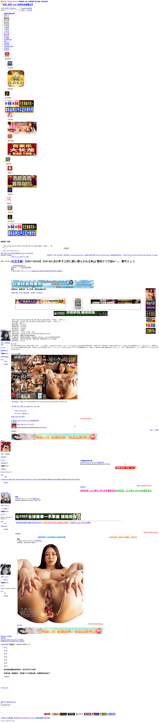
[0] (157, 532)
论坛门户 (24, 253)
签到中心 (3, 702)
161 (7, 579)
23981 (5, 361)
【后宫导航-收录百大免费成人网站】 (55, 522)
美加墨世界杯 (8, 39)
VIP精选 (6, 29)
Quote (14, 639)
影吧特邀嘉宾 (5, 356)
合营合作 (6, 48)
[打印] (13, 256)
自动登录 (23, 8)
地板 (18, 539)
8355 (4, 350)
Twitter (7, 718)
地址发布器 (44, 1)
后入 (31, 406)
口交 (25, 406)
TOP (2, 687)
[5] (75, 426)
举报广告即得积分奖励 (143, 485)
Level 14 (3, 347)
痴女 (38, 406)
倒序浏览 (53, 271)
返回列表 (3, 255)
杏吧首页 (9, 13)
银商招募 (31, 1)
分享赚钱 (6, 38)
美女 (18, 406)
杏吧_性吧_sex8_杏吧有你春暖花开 (11, 253)
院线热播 (6, 34)
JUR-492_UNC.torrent (20, 410)
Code (17, 639)
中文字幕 (13, 406)
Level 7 (6, 576)
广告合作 (9, 1)
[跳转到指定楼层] (26, 267)
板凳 (16, 497)
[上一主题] (18, 256)
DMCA (29, 718)
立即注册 (29, 10)
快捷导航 (6, 50)
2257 (25, 718)
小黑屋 (3, 718)
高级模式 (3, 638)
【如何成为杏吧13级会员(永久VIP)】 (28, 522)
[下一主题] (25, 256)
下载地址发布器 (8, 46)
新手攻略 (37, 1)
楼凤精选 (6, 24)
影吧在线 (6, 18)
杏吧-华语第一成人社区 (43, 718)
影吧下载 (6, 20)
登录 (16, 292)
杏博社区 (6, 36)
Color (4, 639)
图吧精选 (6, 22)
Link (11, 639)
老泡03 (19, 424)
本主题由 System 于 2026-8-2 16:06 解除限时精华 (25, 420)
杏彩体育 (6, 43)
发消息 (6, 364)
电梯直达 (13, 267)
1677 (7, 508)
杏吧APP (3, 1)
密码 (2, 10)
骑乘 (28, 406)
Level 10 (7, 505)
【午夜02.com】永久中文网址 (80, 522)
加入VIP (15, 1)
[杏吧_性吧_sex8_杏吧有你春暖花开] (17, 4)
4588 (4, 508)
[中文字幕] (17, 261)
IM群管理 (3, 457)
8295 (2, 350)
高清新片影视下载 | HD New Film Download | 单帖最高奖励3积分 (103, 255)
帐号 (2, 8)
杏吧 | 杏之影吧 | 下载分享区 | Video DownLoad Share (68, 255)
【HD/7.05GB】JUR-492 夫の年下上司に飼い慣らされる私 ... (140, 255)
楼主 (12, 269)
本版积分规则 (5, 644)
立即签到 (6, 676)
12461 (5, 476)
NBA (5, 41)
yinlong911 (4, 564)
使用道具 (13, 431)
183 (5, 579)
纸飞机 (11, 718)
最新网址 (14, 702)
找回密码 (29, 8)
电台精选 (6, 25)
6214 (4, 463)
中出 (35, 406)
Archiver (33, 718)
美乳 (21, 406)
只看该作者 (34, 271)
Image (8, 639)
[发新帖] (9, 255)
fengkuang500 (4, 492)
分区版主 (7, 454)
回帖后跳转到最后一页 (23, 644)
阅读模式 (59, 271)
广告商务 (15, 718)
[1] (102, 624)
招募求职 (21, 1)
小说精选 (6, 27)
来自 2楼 (89, 460)
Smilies (21, 639)
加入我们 (21, 718)
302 (2, 463)
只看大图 (41, 271)
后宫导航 (6, 44)
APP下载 (6, 32)
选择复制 (66, 248)
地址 (26, 1)
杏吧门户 (6, 15)
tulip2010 (3, 330)
